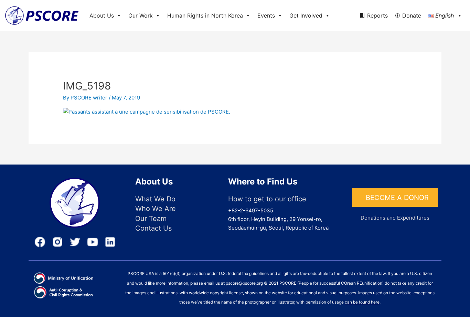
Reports (377, 15)
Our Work (140, 15)
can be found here (362, 302)
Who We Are (155, 208)
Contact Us (153, 228)
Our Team (151, 218)
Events (266, 15)
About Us (101, 15)
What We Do (155, 199)
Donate (411, 15)
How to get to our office (267, 199)
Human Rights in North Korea (205, 15)
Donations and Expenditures (395, 217)
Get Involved (305, 15)
